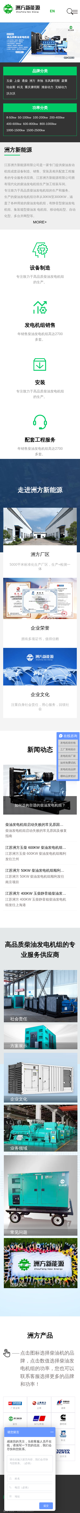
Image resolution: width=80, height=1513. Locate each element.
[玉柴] (15, 1399)
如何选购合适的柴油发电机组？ (40, 805)
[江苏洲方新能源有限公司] (21, 11)
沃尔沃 (10, 93)
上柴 (17, 80)
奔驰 (40, 80)
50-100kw (24, 117)
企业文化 (18, 1099)
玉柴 (9, 80)
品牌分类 (40, 71)
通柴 (25, 80)
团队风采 (18, 1284)
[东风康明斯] (63, 1415)
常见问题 (18, 1232)
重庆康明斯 (32, 87)
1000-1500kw (15, 130)
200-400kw (56, 117)
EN (52, 11)
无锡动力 (61, 87)
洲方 (32, 80)
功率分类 (40, 108)
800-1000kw (48, 123)
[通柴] (63, 1399)
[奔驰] (39, 1415)
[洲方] (15, 1415)
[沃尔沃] (63, 1448)
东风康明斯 (52, 80)
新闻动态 (40, 749)
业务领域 (18, 1148)
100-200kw (40, 117)
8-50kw (11, 117)
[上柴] (39, 1399)
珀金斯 (10, 87)
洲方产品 (40, 1335)
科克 (20, 87)
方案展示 (18, 1045)
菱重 (64, 80)
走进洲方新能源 (40, 489)
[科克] (63, 1431)
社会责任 (18, 1019)
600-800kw (30, 123)
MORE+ (40, 222)
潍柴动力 (47, 87)
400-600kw (13, 123)
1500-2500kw (35, 130)
